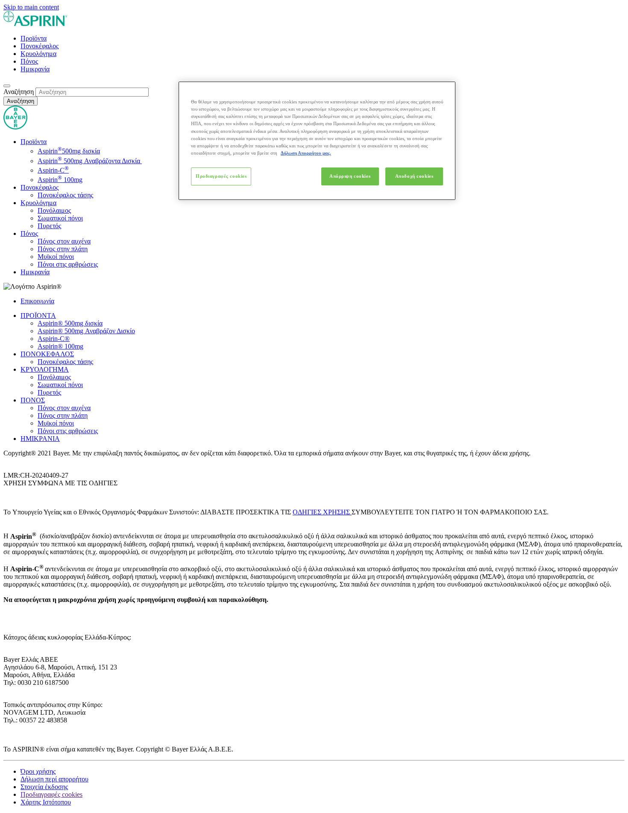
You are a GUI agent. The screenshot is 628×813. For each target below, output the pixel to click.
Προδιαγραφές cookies (221, 176)
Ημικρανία (35, 69)
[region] (317, 140)
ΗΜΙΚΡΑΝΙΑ (40, 438)
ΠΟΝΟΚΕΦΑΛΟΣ (47, 354)
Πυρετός (49, 225)
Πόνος (29, 61)
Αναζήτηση (18, 91)
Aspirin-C (53, 170)
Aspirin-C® (54, 338)
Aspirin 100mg (60, 179)
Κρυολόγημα (38, 53)
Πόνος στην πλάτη (63, 248)
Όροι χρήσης (38, 771)
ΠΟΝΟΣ (33, 400)
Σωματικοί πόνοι (60, 218)
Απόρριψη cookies (349, 176)
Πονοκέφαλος (40, 46)
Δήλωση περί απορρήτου (54, 779)
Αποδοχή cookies (414, 176)
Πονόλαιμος (54, 210)
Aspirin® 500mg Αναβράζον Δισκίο (86, 331)
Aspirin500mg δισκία (69, 151)
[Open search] (6, 86)
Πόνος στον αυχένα (64, 241)
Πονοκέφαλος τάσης (65, 195)
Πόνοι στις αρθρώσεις (68, 264)
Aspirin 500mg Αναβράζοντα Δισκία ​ (90, 160)
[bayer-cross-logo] (15, 127)
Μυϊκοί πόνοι (56, 256)
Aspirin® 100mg (60, 346)
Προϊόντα (34, 38)
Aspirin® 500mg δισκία (70, 323)
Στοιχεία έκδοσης (44, 786)
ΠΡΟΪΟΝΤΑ (38, 315)
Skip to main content (31, 7)
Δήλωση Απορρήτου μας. (306, 153)
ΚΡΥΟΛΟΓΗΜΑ (45, 369)
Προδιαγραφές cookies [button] (51, 794)
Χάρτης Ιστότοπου (46, 802)
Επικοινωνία (37, 301)
